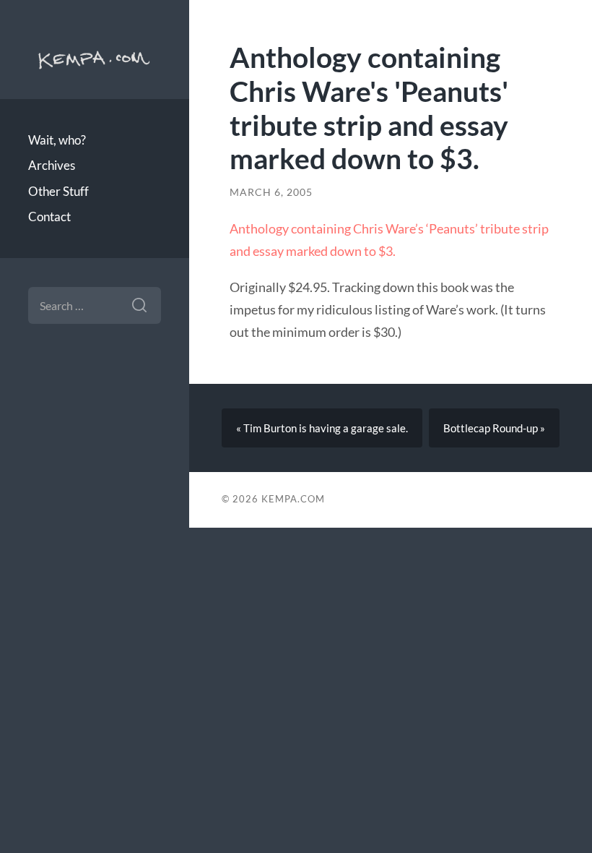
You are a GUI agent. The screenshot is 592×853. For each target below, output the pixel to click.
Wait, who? (57, 139)
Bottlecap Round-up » (494, 427)
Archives (51, 165)
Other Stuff (58, 191)
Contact (49, 216)
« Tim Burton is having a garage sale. (322, 427)
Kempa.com (94, 58)
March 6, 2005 (271, 192)
